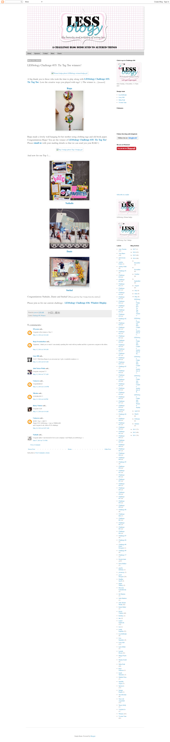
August (137, 286)
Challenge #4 (122, 414)
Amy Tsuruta (122, 249)
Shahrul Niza (122, 677)
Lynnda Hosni (121, 652)
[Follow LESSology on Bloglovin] (127, 139)
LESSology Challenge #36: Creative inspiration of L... (137, 326)
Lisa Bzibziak (123, 95)
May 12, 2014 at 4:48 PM (40, 399)
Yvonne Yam (122, 102)
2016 (134, 252)
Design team (122, 559)
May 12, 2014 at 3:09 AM (40, 349)
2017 (134, 249)
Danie (69, 251)
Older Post (108, 449)
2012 (134, 432)
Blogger (93, 736)
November (137, 269)
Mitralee (35, 393)
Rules (52, 53)
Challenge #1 (122, 271)
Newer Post (31, 449)
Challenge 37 (122, 555)
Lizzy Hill (36, 356)
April (136, 411)
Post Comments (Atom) (42, 453)
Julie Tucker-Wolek (39, 368)
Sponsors (37, 53)
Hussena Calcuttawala (122, 588)
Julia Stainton (123, 598)
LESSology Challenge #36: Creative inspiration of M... (137, 345)
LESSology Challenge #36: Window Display (86, 302)
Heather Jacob (121, 580)
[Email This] (49, 312)
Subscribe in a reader (123, 195)
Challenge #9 (122, 550)
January (137, 424)
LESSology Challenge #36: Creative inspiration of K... (137, 384)
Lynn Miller (122, 647)
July (136, 290)
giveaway (121, 572)
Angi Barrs (122, 253)
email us (38, 142)
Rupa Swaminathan (39, 341)
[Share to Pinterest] (58, 312)
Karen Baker (122, 607)
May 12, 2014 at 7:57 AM (40, 374)
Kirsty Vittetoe (37, 406)
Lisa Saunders (121, 639)
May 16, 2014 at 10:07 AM (41, 428)
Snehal (69, 290)
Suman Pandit (121, 691)
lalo (120, 618)
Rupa (69, 88)
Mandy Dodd (123, 660)
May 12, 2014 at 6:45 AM (40, 362)
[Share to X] (54, 312)
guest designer (121, 575)
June (136, 294)
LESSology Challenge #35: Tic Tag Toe (87, 139)
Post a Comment (35, 445)
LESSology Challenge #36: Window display (137, 401)
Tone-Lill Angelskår (122, 700)
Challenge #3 (122, 366)
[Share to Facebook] (56, 312)
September (137, 281)
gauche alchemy (121, 569)
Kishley (121, 616)
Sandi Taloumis (121, 674)
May (136, 297)
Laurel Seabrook (121, 621)
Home (29, 53)
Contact (45, 53)
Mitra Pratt (122, 100)
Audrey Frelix (121, 263)
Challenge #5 (122, 462)
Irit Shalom (122, 594)
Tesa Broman (122, 695)
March (136, 414)
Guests (59, 53)
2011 (134, 435)
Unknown (36, 381)
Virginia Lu (122, 709)
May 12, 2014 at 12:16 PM (41, 387)
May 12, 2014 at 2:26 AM (40, 335)
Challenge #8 (122, 540)
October (137, 274)
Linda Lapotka (121, 630)
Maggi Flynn (122, 655)
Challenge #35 (36, 315)
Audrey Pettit (122, 266)
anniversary (122, 258)
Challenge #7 (122, 536)
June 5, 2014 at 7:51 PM (40, 440)
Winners (43, 315)
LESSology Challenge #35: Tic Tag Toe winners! (137, 307)
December (137, 263)
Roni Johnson (121, 669)
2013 (134, 429)
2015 (134, 255)
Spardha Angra (121, 682)
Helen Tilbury (121, 584)
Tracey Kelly (122, 705)
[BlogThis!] (51, 312)
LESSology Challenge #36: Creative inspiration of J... (137, 364)
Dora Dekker (122, 563)
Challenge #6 (122, 510)
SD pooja (36, 329)
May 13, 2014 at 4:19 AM (40, 411)
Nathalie (69, 203)
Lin (120, 627)
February (137, 419)
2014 (134, 258)
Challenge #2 (122, 318)
